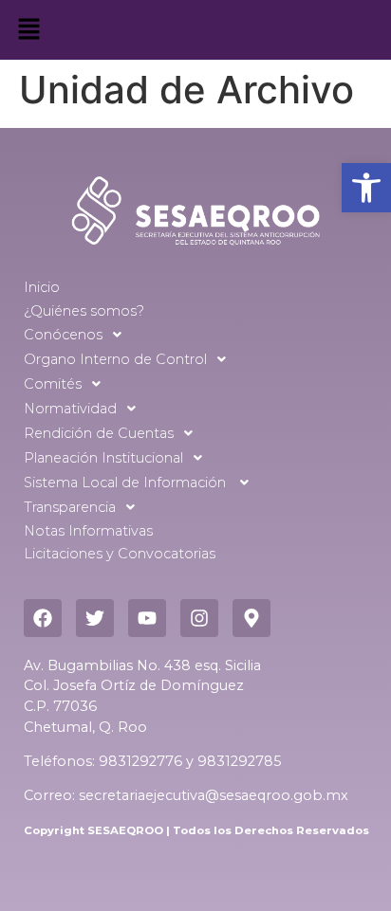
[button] (366, 187)
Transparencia (70, 507)
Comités (53, 383)
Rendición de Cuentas (99, 433)
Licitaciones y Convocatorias (119, 553)
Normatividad (70, 408)
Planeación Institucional (103, 457)
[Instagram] (199, 618)
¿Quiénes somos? (84, 310)
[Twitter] (95, 618)
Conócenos (63, 334)
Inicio (42, 287)
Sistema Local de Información (127, 482)
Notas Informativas (88, 530)
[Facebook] (43, 618)
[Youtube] (147, 618)
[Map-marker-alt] (251, 618)
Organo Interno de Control (115, 359)
